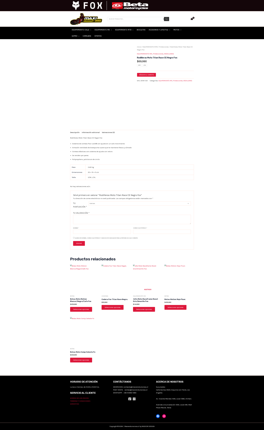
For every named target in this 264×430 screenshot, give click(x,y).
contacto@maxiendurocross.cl (136, 387)
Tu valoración (81, 213)
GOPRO (74, 36)
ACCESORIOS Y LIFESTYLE (158, 30)
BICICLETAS (141, 30)
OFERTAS (98, 36)
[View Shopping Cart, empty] (192, 19)
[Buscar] (166, 19)
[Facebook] (129, 398)
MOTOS (176, 30)
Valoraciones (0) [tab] (108, 132)
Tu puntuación (80, 205)
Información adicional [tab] (91, 132)
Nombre (76, 228)
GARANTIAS (74, 404)
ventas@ (128, 390)
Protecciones (164, 47)
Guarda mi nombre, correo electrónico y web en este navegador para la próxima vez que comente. (106, 238)
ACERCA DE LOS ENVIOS (79, 398)
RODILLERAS (169, 54)
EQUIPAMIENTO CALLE (80, 30)
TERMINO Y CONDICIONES (80, 401)
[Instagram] (134, 398)
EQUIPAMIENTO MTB (123, 30)
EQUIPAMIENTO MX (102, 30)
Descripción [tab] (75, 132)
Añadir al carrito (146, 75)
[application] (90, 30)
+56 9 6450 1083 (130, 393)
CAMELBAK (87, 36)
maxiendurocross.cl (139, 390)
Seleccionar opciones (81, 309)
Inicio (139, 47)
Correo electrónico (140, 228)
